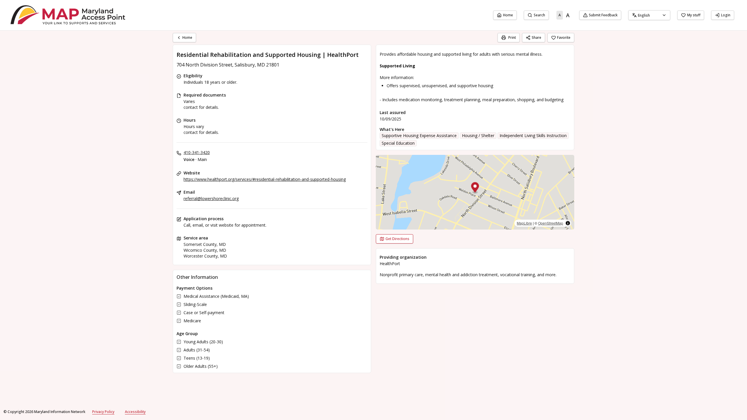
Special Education (398, 143)
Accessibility (135, 411)
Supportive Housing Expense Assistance (419, 135)
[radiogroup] (564, 15)
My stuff (693, 15)
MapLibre (524, 222)
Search (539, 15)
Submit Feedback (603, 15)
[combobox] (649, 15)
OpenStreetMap (550, 222)
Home (508, 15)
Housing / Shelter (478, 135)
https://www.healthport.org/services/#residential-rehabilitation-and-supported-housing (265, 179)
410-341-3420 (197, 152)
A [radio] (559, 15)
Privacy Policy (103, 411)
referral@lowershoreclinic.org (211, 198)
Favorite (563, 37)
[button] (475, 188)
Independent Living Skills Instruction (533, 135)
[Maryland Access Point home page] (69, 15)
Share (536, 37)
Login (725, 15)
